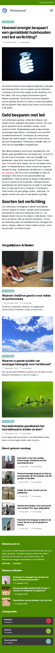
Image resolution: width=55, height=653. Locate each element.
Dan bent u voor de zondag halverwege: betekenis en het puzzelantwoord (31, 460)
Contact (17, 563)
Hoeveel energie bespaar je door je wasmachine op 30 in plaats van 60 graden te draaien (34, 476)
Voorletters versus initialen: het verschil (32, 600)
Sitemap (6, 563)
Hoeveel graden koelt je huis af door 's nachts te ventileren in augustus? (31, 589)
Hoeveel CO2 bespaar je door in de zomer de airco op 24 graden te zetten (34, 522)
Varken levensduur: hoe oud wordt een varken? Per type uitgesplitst (34, 506)
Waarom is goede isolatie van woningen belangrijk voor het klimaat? (26, 362)
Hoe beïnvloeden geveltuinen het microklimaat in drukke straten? (23, 427)
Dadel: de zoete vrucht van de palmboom (32, 491)
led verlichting (8, 173)
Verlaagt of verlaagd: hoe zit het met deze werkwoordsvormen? (30, 578)
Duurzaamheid (8, 22)
